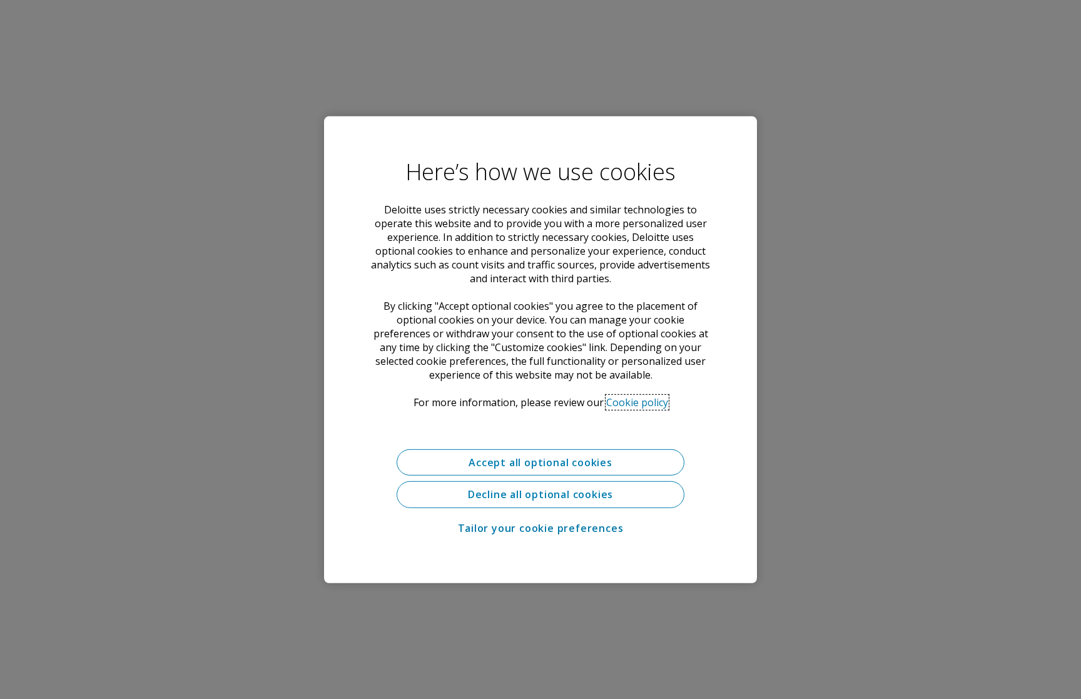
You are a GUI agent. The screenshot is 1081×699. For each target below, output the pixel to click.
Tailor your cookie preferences (541, 528)
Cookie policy (637, 402)
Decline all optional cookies (540, 494)
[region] (540, 349)
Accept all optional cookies (540, 462)
